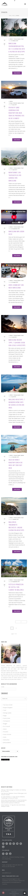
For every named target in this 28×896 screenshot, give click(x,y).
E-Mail (2, 687)
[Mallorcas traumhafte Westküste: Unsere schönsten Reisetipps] (14, 506)
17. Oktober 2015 (15, 519)
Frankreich (15, 103)
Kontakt (14, 895)
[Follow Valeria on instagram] (10, 843)
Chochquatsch (6, 721)
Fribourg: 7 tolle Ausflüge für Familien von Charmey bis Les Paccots (13, 790)
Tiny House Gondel (7, 705)
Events (4, 737)
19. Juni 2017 (14, 104)
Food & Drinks (6, 718)
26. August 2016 (14, 282)
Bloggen (5, 723)
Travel (13, 15)
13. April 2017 (14, 169)
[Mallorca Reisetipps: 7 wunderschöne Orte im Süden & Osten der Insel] (14, 383)
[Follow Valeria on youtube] (3, 847)
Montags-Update (7, 713)
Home (10, 15)
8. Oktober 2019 (14, 40)
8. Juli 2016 (13, 396)
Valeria (11, 39)
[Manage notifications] (3, 893)
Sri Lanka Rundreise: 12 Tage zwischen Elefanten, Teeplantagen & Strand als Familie (13, 797)
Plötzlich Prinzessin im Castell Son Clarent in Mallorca (16, 587)
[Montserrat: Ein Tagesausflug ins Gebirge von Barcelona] (14, 156)
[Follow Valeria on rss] (17, 843)
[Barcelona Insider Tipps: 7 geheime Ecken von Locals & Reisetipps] (14, 324)
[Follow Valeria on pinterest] (14, 843)
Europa (15, 39)
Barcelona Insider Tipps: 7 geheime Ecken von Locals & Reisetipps (17, 343)
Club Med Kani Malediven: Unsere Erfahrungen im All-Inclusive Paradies (14, 794)
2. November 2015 (15, 457)
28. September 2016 (15, 228)
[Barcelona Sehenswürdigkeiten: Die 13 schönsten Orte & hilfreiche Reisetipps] (14, 27)
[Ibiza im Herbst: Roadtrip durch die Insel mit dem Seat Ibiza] (14, 444)
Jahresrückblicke (7, 742)
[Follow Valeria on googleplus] (7, 843)
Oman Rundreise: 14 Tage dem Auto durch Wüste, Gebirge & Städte (13, 805)
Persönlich (5, 731)
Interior (5, 729)
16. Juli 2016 (14, 337)
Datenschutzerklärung (14, 893)
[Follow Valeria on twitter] (21, 843)
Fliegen (5, 715)
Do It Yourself (6, 726)
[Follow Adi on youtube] (10, 854)
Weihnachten (6, 740)
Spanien (19, 39)
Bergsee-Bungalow (7, 707)
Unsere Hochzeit (7, 734)
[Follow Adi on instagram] (3, 854)
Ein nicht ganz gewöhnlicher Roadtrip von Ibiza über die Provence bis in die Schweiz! (16, 113)
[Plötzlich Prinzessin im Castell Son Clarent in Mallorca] (14, 568)
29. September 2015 (15, 581)
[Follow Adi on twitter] (7, 854)
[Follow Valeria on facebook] (3, 843)
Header (18, 455)
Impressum (14, 892)
